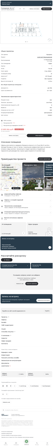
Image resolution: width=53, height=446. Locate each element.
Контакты (4, 343)
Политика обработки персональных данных (11, 435)
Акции (3, 329)
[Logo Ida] (5, 415)
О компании (5, 335)
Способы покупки (7, 331)
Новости (4, 338)
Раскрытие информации (7, 431)
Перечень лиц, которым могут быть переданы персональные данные (17, 437)
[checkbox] (26, 120)
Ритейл (3, 322)
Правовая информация (6, 433)
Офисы (3, 319)
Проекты (4, 317)
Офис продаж (6, 341)
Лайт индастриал (7, 325)
